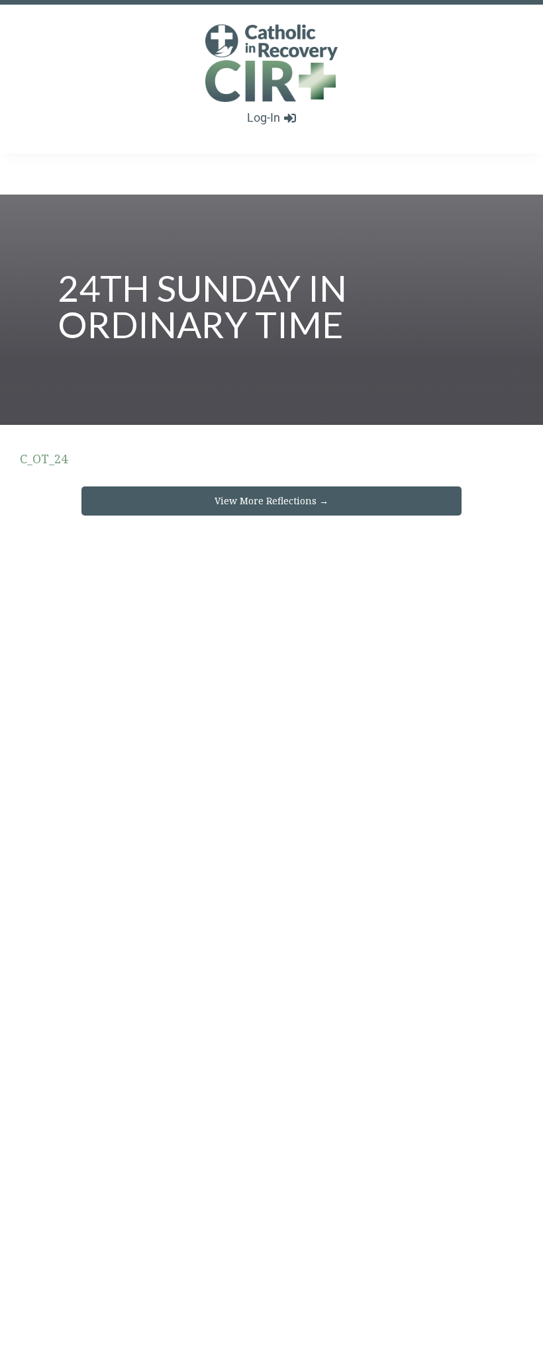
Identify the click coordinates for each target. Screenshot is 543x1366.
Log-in (263, 117)
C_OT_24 (44, 459)
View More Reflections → (271, 500)
